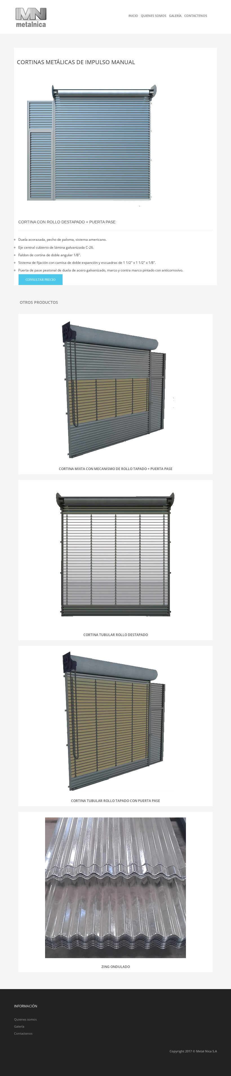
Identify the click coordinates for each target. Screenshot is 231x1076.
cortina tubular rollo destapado (115, 634)
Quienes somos (153, 16)
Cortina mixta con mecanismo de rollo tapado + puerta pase (115, 468)
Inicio (133, 16)
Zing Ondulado (115, 966)
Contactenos (195, 16)
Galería (175, 16)
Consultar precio (40, 279)
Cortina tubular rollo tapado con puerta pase (115, 800)
